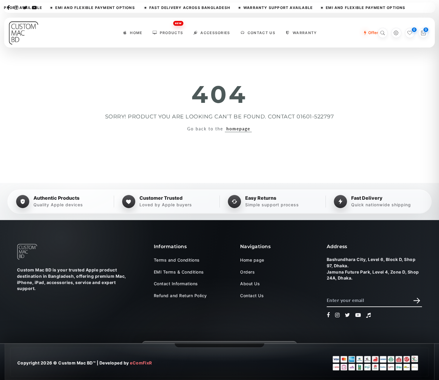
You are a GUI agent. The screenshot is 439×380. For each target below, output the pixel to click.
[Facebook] (8, 7)
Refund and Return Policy (180, 295)
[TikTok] (368, 315)
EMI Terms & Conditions (179, 271)
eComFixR (141, 362)
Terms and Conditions (177, 260)
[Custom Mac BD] (27, 252)
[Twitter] (25, 7)
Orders (247, 271)
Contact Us (261, 32)
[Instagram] (16, 7)
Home (136, 32)
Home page (252, 260)
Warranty (305, 32)
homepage (238, 128)
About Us (250, 283)
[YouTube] (34, 7)
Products (171, 31)
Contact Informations (176, 283)
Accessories (215, 32)
